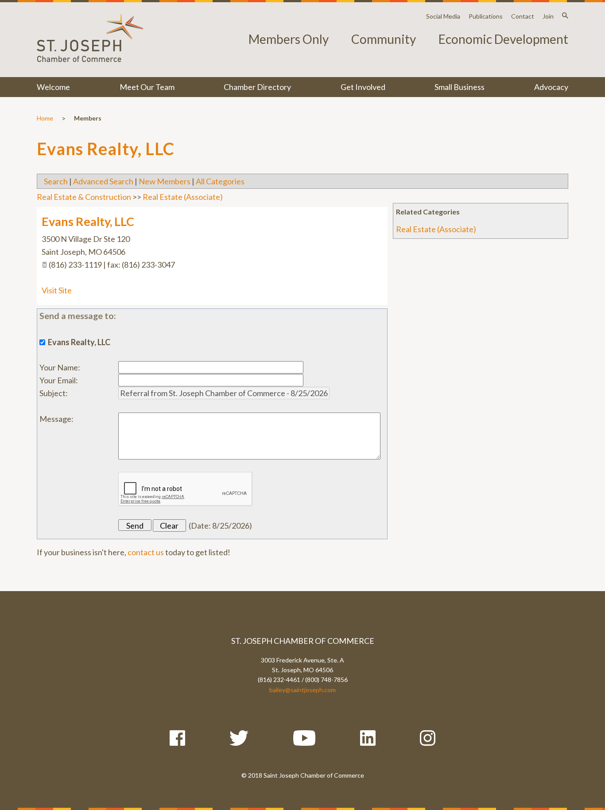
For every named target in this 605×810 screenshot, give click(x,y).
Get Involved (363, 87)
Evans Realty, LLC (88, 221)
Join (548, 16)
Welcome (53, 87)
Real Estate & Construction (84, 197)
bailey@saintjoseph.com (302, 689)
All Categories (220, 181)
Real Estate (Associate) (436, 229)
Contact (522, 16)
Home (45, 118)
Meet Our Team (147, 87)
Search (56, 181)
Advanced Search (103, 181)
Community (383, 39)
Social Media (443, 16)
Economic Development (503, 39)
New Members (164, 181)
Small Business (459, 87)
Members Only (288, 39)
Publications (486, 16)
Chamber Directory (257, 87)
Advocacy (551, 87)
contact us (146, 552)
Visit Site (57, 290)
